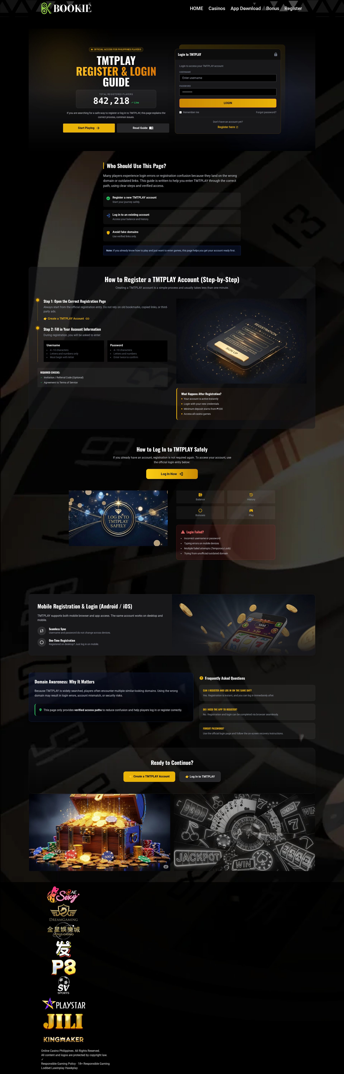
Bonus (272, 8)
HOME (196, 8)
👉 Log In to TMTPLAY (200, 776)
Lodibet (46, 1068)
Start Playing (89, 128)
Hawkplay (71, 1068)
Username (185, 72)
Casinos (217, 8)
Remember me (191, 112)
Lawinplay (58, 1068)
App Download (246, 8)
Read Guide (143, 128)
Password (185, 86)
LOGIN (228, 103)
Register (293, 8)
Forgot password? (266, 112)
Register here (228, 127)
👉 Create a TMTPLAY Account (67, 319)
